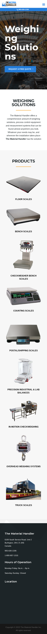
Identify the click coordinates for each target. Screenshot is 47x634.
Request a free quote (19, 69)
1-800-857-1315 (11, 555)
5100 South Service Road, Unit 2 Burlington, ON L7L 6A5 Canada (18, 543)
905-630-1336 (10, 551)
